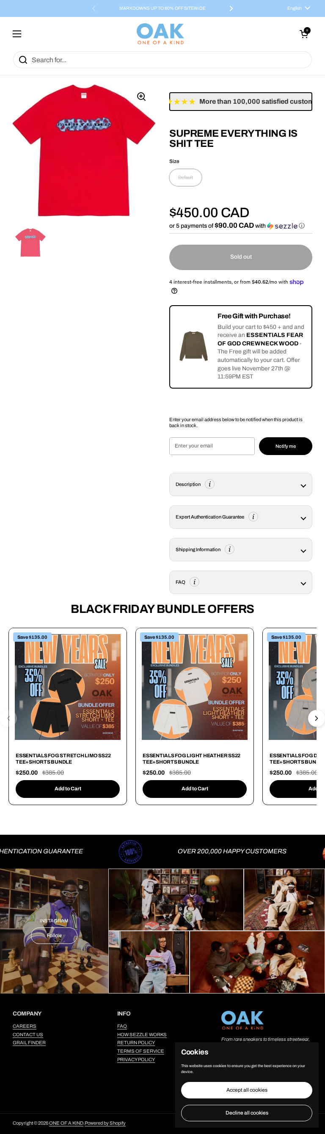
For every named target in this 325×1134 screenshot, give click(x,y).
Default (185, 177)
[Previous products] (8, 718)
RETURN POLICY (136, 1042)
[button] (303, 33)
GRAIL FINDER (29, 1042)
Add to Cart (68, 789)
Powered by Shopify (105, 1123)
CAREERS (24, 1026)
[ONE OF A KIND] (160, 33)
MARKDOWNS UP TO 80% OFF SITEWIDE (162, 8)
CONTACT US (28, 1034)
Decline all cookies (247, 1113)
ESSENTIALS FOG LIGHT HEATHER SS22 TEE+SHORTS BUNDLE (191, 759)
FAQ (122, 1026)
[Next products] (316, 718)
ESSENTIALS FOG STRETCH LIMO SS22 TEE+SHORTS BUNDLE (63, 759)
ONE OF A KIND (66, 1123)
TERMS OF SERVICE (140, 1051)
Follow (54, 935)
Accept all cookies (246, 1090)
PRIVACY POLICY (136, 1059)
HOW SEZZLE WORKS (142, 1034)
